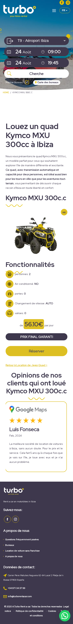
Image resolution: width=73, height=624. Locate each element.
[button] (64, 615)
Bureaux (9, 545)
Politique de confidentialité (29, 611)
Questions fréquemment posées (22, 539)
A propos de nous (13, 556)
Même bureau (14, 82)
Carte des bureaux (47, 82)
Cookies (52, 611)
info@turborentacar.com (20, 596)
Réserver (36, 351)
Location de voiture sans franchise (22, 550)
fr (64, 10)
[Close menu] (54, 11)
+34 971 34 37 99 (16, 588)
